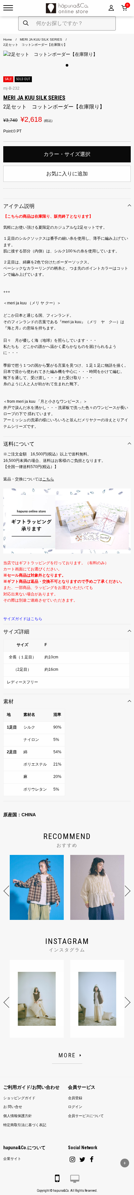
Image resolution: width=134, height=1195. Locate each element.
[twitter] (82, 1159)
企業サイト (12, 1159)
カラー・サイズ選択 (67, 154)
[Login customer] (111, 8)
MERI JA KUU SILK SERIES (41, 39)
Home (7, 39)
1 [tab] (67, 65)
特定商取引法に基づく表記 (24, 1125)
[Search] (26, 23)
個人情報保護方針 (17, 1116)
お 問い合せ (12, 1107)
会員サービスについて (86, 1116)
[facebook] (91, 1159)
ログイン (75, 1107)
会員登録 (75, 1098)
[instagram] (72, 1159)
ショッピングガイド (19, 1098)
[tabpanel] (67, 54)
